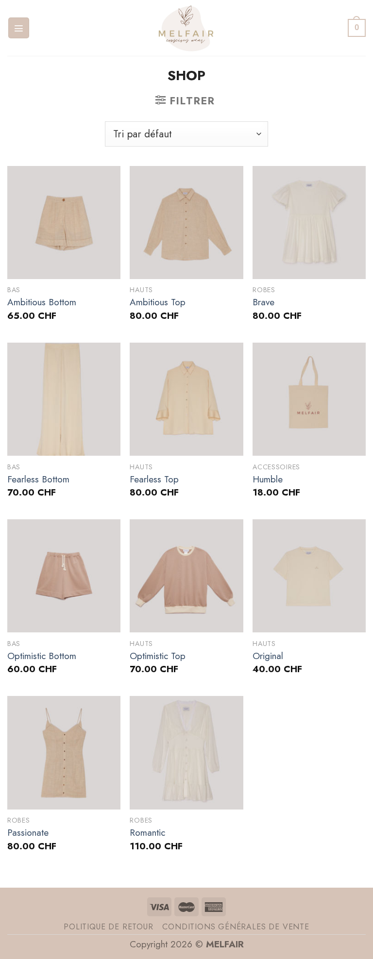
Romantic (147, 833)
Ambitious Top (158, 303)
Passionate (28, 833)
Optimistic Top (158, 656)
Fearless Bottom (38, 480)
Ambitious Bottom (41, 303)
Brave (263, 303)
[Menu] (18, 27)
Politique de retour (108, 926)
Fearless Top (154, 480)
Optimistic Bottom (41, 656)
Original (268, 656)
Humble (268, 480)
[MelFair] (186, 28)
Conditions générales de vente (235, 926)
